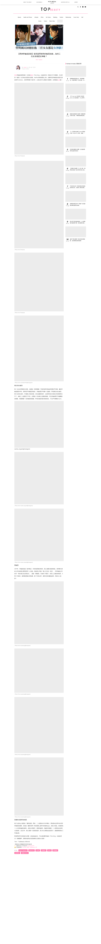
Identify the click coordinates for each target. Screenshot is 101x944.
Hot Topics (48, 17)
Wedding (55, 17)
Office (42, 17)
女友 (49, 850)
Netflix (31, 850)
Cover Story (76, 17)
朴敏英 (43, 850)
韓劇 (31, 75)
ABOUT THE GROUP (27, 2)
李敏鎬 (55, 850)
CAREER (76, 2)
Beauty (19, 17)
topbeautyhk (31, 845)
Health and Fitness (27, 17)
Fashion (61, 17)
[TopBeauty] (50, 9)
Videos (45, 21)
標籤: (16, 850)
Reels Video (52, 21)
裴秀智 (17, 853)
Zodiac (39, 21)
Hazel (25, 67)
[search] (78, 6)
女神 (59, 80)
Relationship (68, 17)
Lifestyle (36, 17)
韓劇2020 (25, 853)
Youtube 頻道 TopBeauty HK (29, 847)
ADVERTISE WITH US (65, 2)
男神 (15, 75)
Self (82, 17)
